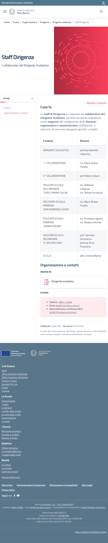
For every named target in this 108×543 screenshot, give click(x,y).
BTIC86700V (63, 515)
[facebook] (14, 495)
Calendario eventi (10, 471)
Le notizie (6, 464)
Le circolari (7, 468)
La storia (6, 421)
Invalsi (5, 387)
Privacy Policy (8, 490)
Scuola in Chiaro (9, 380)
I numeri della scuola (11, 411)
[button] (18, 98)
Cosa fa (7, 107)
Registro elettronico (11, 477)
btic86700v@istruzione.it (68, 305)
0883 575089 (65, 302)
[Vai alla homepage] (12, 11)
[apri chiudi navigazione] (4, 11)
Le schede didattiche (11, 451)
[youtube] (18, 495)
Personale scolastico (11, 431)
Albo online (7, 485)
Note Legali (87, 485)
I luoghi (5, 404)
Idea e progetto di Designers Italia (90, 532)
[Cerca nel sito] (101, 12)
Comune (5, 391)
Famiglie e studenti (10, 434)
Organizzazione (9, 418)
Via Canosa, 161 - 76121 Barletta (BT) (58, 504)
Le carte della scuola (11, 414)
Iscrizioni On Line (9, 384)
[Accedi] (103, 2)
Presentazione (8, 401)
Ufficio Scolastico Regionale (14, 374)
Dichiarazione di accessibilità (63, 485)
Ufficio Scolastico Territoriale (15, 377)
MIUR (4, 370)
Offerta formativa (10, 448)
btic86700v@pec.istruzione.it (63, 312)
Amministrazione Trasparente (31, 485)
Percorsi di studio (9, 438)
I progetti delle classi (11, 454)
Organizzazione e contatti (16, 113)
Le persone (7, 407)
